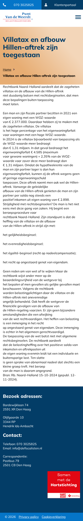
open (78, 17)
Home (7, 69)
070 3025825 (24, 5)
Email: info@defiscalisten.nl (22, 448)
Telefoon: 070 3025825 (20, 444)
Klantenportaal (65, 5)
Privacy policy (29, 517)
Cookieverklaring (54, 517)
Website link (18, 17)
